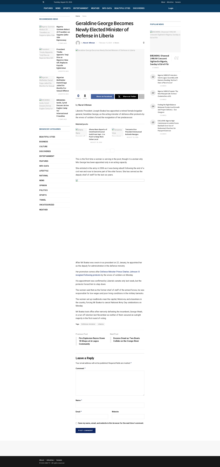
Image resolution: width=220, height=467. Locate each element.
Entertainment (80, 8)
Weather (95, 8)
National (43, 176)
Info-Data (44, 166)
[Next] (112, 150)
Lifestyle (43, 171)
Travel (42, 200)
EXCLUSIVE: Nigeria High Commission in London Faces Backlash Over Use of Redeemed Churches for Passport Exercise (168, 126)
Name (79, 400)
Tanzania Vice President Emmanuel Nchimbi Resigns (133, 131)
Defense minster (88, 324)
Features (48, 8)
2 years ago (62, 43)
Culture (43, 146)
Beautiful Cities (122, 8)
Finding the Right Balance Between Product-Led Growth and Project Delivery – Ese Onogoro (169, 108)
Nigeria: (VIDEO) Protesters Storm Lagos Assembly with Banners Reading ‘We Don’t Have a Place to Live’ (168, 79)
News (58, 8)
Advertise (170, 2)
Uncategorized (46, 205)
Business (43, 142)
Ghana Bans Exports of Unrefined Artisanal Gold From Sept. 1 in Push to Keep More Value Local (98, 134)
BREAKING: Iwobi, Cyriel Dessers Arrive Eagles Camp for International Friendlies (63, 108)
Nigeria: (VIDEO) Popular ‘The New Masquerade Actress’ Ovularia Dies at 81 (168, 93)
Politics (43, 190)
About (163, 2)
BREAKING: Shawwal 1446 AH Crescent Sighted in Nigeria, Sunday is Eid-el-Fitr (159, 60)
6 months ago (63, 71)
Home (78, 16)
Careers (178, 2)
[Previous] (108, 150)
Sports (67, 8)
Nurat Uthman (89, 43)
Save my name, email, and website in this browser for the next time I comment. (111, 423)
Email (79, 411)
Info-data (107, 8)
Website (115, 412)
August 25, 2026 (96, 142)
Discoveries (139, 8)
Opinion (43, 185)
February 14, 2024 (105, 43)
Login (170, 8)
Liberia (101, 324)
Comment (81, 368)
